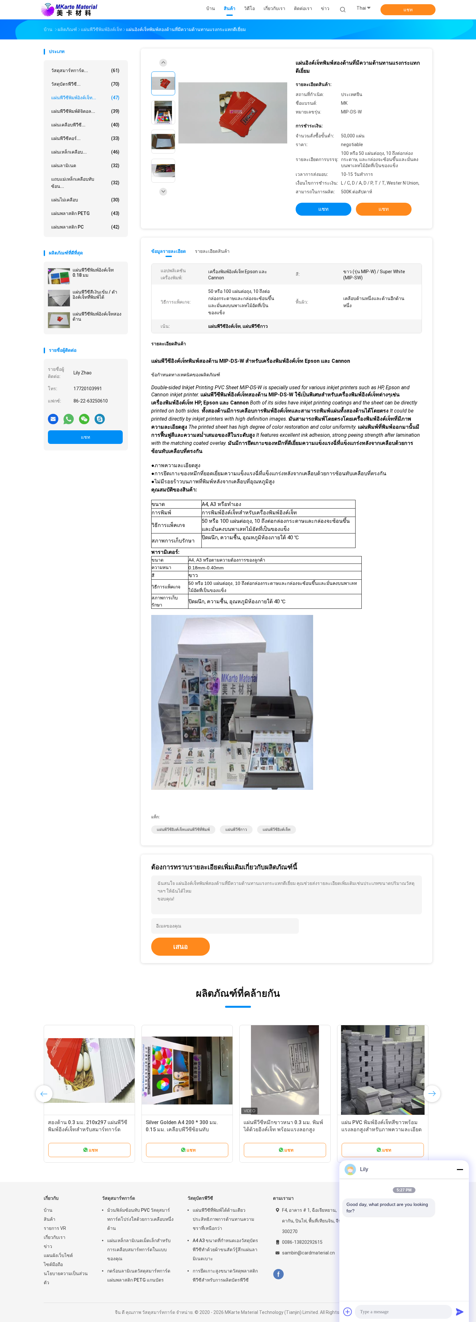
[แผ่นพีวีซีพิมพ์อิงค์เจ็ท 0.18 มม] (59, 276)
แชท (408, 9)
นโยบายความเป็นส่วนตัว (66, 1278)
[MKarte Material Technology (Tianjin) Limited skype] (100, 419)
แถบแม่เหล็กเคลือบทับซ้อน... (85, 183)
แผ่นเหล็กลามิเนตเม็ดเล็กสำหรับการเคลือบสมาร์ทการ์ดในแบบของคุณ (139, 1249)
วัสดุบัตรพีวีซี (200, 1198)
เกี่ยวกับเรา (54, 1237)
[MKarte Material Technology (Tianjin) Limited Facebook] (278, 1274)
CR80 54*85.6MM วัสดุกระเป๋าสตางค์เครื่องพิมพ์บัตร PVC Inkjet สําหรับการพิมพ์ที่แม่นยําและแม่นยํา (284, 1129)
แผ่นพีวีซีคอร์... (85, 138)
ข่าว (48, 1246)
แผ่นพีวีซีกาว (236, 829)
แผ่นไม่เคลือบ (85, 199)
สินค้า (49, 1219)
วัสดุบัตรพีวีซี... (85, 84)
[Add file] (347, 1312)
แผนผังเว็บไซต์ (58, 1255)
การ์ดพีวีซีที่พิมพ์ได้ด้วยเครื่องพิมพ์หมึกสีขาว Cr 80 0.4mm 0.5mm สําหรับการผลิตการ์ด (382, 1129)
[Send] (460, 1312)
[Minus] (460, 1169)
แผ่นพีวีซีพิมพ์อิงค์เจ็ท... (85, 97)
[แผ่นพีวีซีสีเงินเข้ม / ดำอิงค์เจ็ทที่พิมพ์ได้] (59, 298)
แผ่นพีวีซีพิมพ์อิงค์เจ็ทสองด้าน (97, 316)
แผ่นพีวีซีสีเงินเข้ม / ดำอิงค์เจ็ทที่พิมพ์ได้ (95, 294)
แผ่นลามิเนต (85, 165)
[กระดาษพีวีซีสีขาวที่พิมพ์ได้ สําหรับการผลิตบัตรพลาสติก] (89, 1070)
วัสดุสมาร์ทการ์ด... (85, 70)
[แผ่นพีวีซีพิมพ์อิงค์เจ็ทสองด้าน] (59, 320)
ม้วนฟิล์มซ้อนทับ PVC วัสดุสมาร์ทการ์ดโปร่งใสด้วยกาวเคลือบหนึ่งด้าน (140, 1219)
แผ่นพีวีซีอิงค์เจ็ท (276, 829)
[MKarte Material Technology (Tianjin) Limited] (68, 9)
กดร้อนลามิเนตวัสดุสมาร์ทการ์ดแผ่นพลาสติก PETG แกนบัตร (138, 1275)
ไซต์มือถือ (53, 1264)
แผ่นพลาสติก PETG (85, 213)
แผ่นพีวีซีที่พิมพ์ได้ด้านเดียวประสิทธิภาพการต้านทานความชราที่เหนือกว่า (223, 1219)
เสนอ (180, 947)
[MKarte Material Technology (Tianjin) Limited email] (53, 419)
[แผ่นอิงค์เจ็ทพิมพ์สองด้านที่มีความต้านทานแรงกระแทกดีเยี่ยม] (232, 113)
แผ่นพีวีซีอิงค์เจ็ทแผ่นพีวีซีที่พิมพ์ (183, 829)
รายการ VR (55, 1228)
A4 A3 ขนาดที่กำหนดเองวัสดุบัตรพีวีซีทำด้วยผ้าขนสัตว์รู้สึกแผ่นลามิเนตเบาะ (225, 1249)
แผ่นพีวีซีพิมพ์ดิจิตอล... (85, 111)
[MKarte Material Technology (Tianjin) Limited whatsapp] (68, 419)
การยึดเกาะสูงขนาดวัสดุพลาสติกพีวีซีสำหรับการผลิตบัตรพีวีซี (225, 1275)
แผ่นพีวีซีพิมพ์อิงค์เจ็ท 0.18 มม (93, 272)
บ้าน (48, 1210)
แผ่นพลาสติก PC (85, 227)
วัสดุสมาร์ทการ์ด (118, 1198)
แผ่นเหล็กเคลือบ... (85, 152)
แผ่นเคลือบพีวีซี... (85, 124)
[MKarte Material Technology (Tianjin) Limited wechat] (84, 419)
